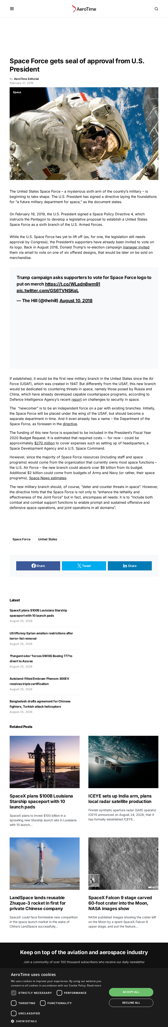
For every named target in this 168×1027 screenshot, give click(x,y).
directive (70, 424)
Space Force (21, 539)
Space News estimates (47, 478)
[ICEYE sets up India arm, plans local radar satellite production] (123, 762)
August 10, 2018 (76, 300)
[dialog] (84, 997)
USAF (25, 384)
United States (28, 191)
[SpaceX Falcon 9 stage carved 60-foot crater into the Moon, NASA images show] (123, 863)
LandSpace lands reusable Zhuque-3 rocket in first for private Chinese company (38, 903)
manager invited (136, 247)
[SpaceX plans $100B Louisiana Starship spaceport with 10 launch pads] (45, 762)
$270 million (44, 443)
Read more (94, 985)
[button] (12, 8)
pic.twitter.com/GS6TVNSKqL (48, 290)
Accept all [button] (131, 992)
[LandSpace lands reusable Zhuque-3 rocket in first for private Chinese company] (45, 863)
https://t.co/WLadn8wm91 (72, 284)
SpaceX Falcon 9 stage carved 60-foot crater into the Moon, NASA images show (120, 903)
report (77, 399)
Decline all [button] (131, 1003)
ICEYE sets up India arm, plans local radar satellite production (120, 798)
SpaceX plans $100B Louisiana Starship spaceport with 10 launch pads (41, 801)
